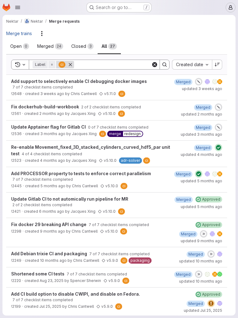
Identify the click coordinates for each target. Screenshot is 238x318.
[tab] (19, 46)
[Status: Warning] (211, 303)
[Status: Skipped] (203, 234)
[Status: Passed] (218, 147)
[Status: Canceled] (198, 81)
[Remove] (70, 64)
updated (202, 88)
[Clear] (154, 64)
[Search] (165, 65)
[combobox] (192, 65)
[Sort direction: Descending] (217, 65)
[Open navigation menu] (18, 7)
